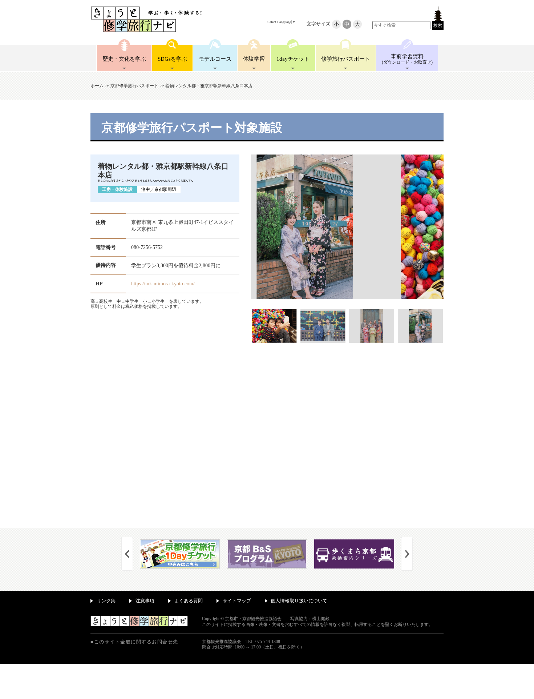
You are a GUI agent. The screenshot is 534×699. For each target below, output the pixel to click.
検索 (437, 25)
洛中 (145, 189)
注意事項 (144, 600)
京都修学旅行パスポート (134, 85)
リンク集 (106, 600)
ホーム (97, 85)
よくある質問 (188, 600)
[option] (347, 248)
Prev (127, 554)
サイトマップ (237, 600)
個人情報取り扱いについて (299, 600)
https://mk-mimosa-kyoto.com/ (163, 283)
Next (407, 554)
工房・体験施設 (117, 189)
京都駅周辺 (165, 189)
